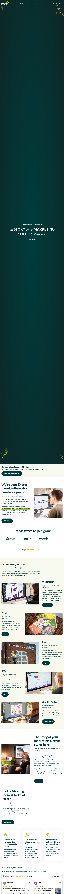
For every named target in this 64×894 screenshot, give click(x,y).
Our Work (38, 3)
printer (22, 508)
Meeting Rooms (30, 3)
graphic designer (6, 508)
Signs (45, 666)
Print (4, 637)
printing (15, 578)
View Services (32, 239)
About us (38, 784)
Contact (45, 3)
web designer (16, 508)
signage (27, 508)
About (16, 3)
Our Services (6, 520)
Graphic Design (47, 725)
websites (9, 578)
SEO (4, 697)
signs (47, 761)
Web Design (47, 608)
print (42, 761)
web (55, 763)
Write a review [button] (55, 879)
